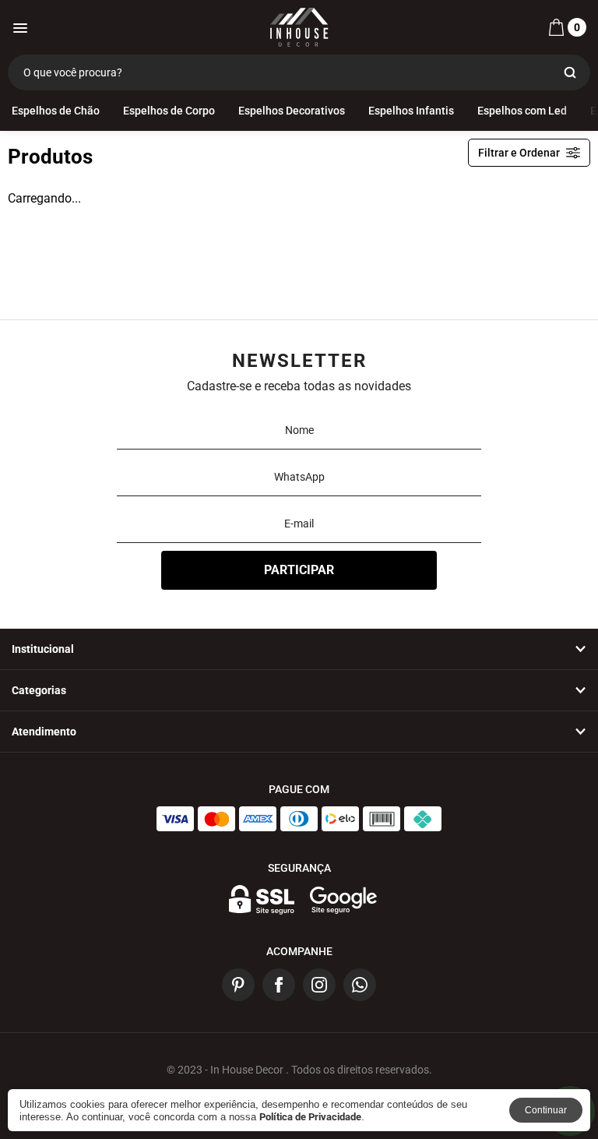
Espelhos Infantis (411, 110)
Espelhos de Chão (56, 110)
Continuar (546, 1110)
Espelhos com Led (522, 110)
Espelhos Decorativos (291, 110)
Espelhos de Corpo (169, 110)
